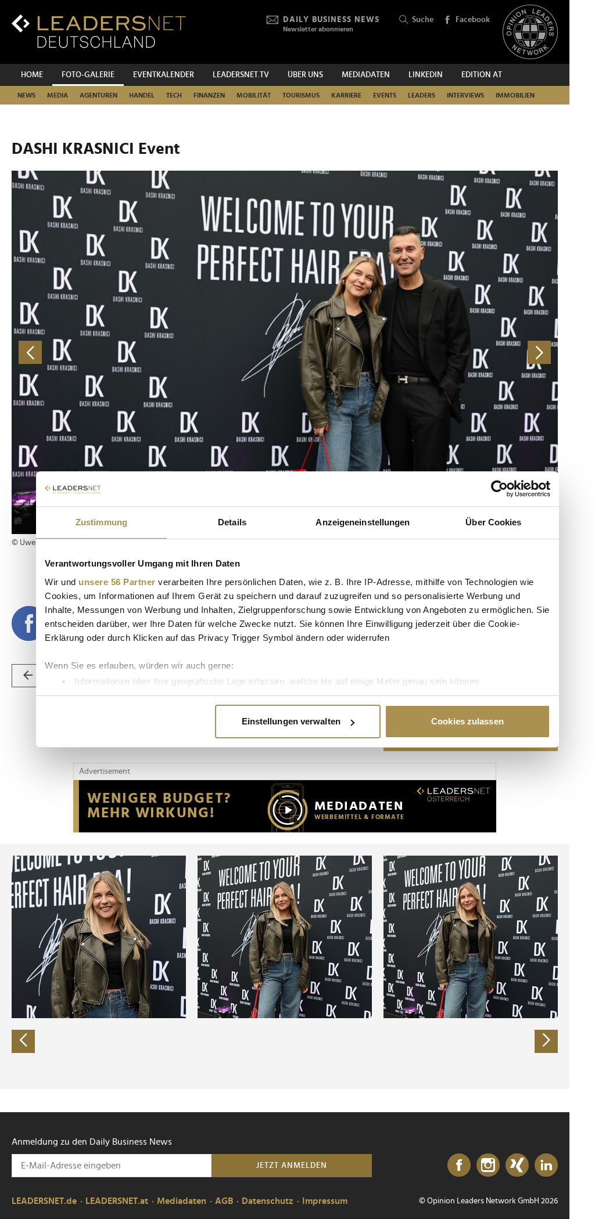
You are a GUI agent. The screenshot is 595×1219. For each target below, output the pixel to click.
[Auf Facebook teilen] (29, 623)
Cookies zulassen (467, 721)
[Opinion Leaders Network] (530, 32)
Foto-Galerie (88, 75)
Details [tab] (232, 522)
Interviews (465, 95)
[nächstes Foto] (421, 353)
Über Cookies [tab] (493, 522)
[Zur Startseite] (99, 31)
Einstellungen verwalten (291, 721)
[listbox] (285, 966)
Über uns (305, 75)
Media (57, 95)
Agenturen (98, 95)
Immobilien (515, 95)
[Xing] (517, 1165)
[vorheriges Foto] (148, 353)
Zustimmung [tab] (101, 522)
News (26, 95)
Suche (422, 20)
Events (384, 95)
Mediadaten (366, 75)
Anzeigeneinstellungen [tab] (363, 522)
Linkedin (425, 75)
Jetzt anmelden (291, 1166)
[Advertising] (284, 806)
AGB (224, 1201)
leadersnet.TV (241, 75)
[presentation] (23, 1041)
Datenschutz (267, 1201)
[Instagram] (488, 1165)
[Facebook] (459, 1165)
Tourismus (301, 95)
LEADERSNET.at (116, 1201)
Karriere (346, 95)
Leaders (421, 95)
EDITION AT (481, 75)
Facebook (473, 20)
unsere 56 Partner (117, 582)
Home (32, 75)
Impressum (324, 1201)
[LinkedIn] (546, 1165)
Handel (142, 95)
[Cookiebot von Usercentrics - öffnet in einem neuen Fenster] (499, 488)
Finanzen (209, 95)
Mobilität (253, 95)
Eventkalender (163, 75)
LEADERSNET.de (44, 1201)
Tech (174, 95)
